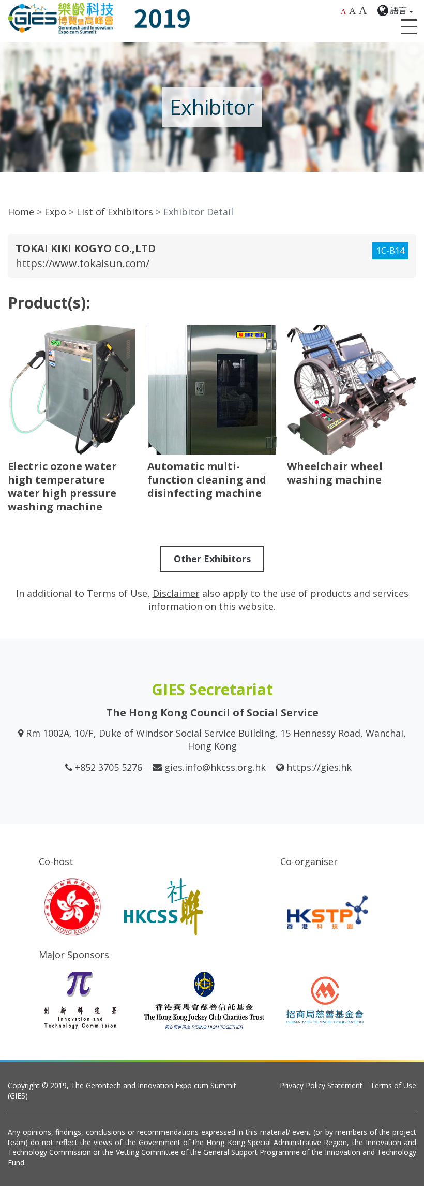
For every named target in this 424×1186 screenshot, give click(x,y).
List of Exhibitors (115, 212)
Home (21, 212)
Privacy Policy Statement (321, 1085)
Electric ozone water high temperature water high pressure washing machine (62, 486)
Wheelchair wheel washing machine (335, 473)
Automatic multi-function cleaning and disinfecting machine (206, 479)
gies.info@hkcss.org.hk (215, 767)
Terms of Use (393, 1085)
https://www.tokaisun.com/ (82, 263)
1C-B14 (390, 250)
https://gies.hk (319, 767)
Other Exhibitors (212, 558)
